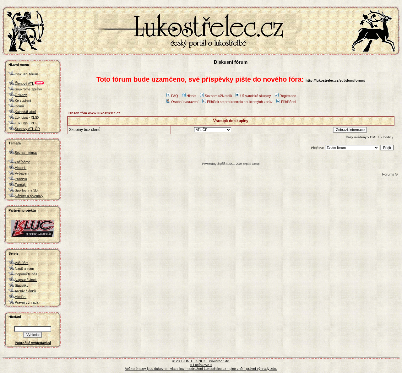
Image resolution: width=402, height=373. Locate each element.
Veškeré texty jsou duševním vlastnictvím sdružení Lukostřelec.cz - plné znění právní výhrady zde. (201, 368)
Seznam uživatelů (218, 96)
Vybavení (22, 173)
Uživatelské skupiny (255, 96)
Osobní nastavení (184, 102)
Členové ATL (24, 83)
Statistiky (22, 285)
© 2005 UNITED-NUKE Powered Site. (201, 361)
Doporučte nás (26, 274)
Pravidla (21, 179)
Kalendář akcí (25, 112)
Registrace (288, 96)
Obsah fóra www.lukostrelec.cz (94, 113)
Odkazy (21, 95)
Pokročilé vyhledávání (33, 343)
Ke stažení (23, 100)
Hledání (20, 297)
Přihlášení (288, 102)
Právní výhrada (26, 302)
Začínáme (22, 162)
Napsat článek (26, 280)
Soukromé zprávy (28, 89)
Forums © (390, 174)
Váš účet (21, 263)
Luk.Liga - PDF (26, 123)
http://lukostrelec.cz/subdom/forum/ (335, 80)
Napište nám (24, 268)
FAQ (174, 96)
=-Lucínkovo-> (201, 365)
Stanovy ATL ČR (27, 129)
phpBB (221, 163)
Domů (19, 106)
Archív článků (25, 291)
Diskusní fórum (26, 74)
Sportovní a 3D (26, 190)
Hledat (191, 96)
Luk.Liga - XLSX (27, 117)
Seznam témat (26, 152)
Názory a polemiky (29, 196)
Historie (20, 168)
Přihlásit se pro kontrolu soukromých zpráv (240, 102)
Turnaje (20, 184)
